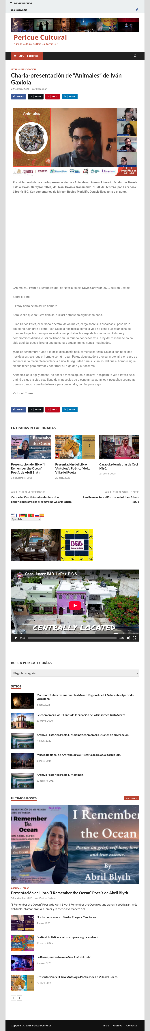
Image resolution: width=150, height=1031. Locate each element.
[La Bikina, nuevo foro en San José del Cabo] (22, 957)
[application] (75, 606)
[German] (22, 515)
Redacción (41, 88)
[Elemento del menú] (137, 9)
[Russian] (37, 515)
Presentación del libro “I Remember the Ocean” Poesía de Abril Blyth (28, 468)
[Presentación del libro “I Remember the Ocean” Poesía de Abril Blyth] (31, 448)
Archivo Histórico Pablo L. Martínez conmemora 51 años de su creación (83, 734)
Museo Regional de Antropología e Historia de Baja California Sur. (79, 754)
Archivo (117, 1025)
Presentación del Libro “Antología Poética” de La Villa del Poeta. (73, 468)
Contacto (131, 1025)
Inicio (106, 1025)
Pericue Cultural (40, 37)
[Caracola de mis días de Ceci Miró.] (119, 448)
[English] (13, 515)
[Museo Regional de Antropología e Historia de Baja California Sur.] (22, 755)
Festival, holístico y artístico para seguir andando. (68, 937)
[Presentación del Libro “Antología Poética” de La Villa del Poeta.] (75, 448)
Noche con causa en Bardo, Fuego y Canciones (66, 917)
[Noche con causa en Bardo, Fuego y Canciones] (22, 917)
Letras (14, 69)
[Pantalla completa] (134, 638)
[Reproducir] (16, 638)
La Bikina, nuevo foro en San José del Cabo (64, 957)
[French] (18, 515)
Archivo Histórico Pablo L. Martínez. (60, 774)
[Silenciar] (128, 638)
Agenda (15, 888)
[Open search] (135, 56)
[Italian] (27, 515)
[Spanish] (42, 515)
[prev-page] (13, 998)
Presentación (28, 69)
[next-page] (19, 998)
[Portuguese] (32, 515)
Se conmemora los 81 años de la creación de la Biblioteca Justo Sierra (81, 715)
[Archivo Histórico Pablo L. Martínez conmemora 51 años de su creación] (22, 735)
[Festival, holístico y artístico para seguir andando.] (22, 937)
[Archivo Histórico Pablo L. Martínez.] (22, 775)
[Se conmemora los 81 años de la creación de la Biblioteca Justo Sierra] (22, 715)
